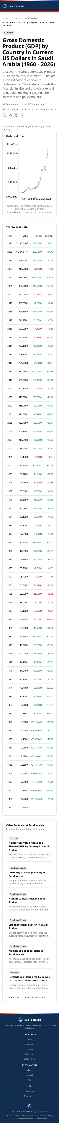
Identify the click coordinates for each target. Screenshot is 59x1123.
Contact (29, 1075)
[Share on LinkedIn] (16, 115)
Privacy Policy (29, 1091)
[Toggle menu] (54, 6)
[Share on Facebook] (10, 115)
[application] (29, 172)
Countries (29, 1044)
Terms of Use (29, 1096)
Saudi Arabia (12, 104)
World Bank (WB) (44, 109)
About (29, 1070)
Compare (29, 1049)
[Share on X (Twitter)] (4, 115)
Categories (29, 1054)
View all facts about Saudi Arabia (27, 997)
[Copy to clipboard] (22, 115)
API (29, 1080)
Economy (8, 32)
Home (29, 1040)
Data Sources (29, 1059)
